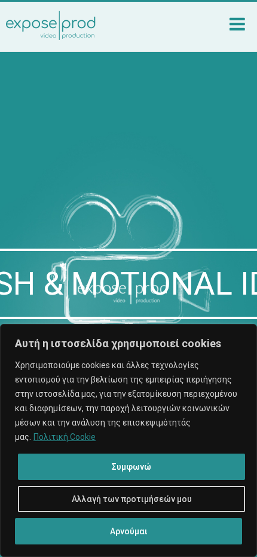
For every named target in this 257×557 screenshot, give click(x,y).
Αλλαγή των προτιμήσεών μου (132, 499)
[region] (128, 440)
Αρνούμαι (129, 531)
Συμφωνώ (131, 467)
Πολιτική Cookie (64, 437)
